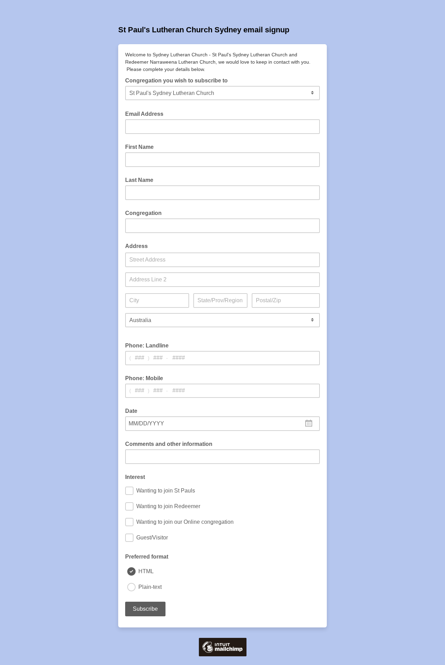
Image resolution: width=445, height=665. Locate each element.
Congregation (143, 213)
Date (131, 411)
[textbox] (222, 423)
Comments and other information (168, 444)
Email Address (146, 113)
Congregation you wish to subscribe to (178, 80)
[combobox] (222, 423)
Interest (135, 477)
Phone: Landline (147, 345)
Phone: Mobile (144, 378)
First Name (139, 147)
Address (136, 246)
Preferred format (146, 557)
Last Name (139, 180)
